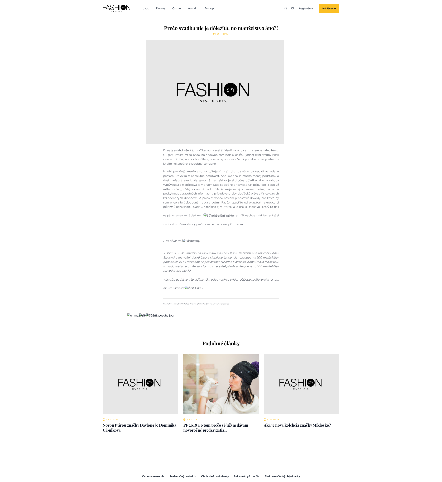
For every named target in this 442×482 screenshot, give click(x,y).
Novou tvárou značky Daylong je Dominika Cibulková (139, 427)
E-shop (209, 8)
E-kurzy (160, 8)
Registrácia (306, 8)
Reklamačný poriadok (183, 476)
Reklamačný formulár (246, 476)
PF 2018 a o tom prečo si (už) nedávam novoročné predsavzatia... (215, 427)
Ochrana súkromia (153, 476)
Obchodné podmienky (215, 476)
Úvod (145, 8)
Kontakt (193, 8)
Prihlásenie (329, 8)
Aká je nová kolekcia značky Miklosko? (297, 425)
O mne (176, 8)
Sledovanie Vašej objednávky (282, 476)
